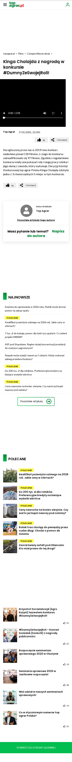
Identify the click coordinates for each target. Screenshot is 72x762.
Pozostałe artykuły (31, 401)
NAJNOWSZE (19, 297)
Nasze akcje (43, 53)
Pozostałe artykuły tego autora (36, 220)
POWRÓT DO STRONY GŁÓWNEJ (36, 747)
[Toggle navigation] (5, 4)
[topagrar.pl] (16, 4)
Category (32, 53)
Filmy (21, 53)
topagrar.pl (9, 53)
